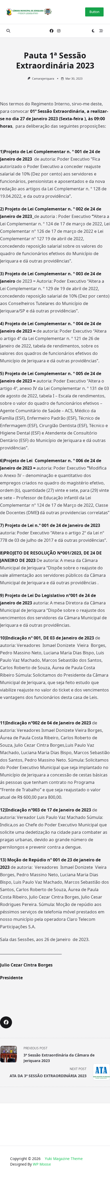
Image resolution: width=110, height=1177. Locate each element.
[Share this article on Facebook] (6, 1022)
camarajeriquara (43, 78)
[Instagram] (58, 31)
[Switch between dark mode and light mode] (93, 30)
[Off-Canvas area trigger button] (101, 30)
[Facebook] (51, 31)
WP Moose (42, 1164)
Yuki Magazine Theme (64, 1158)
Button (94, 12)
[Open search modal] (8, 30)
